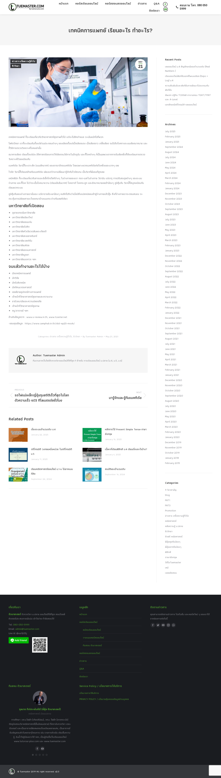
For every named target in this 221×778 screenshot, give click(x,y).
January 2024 (172, 188)
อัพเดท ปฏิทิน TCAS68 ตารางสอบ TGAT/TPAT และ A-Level (188, 97)
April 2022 (170, 297)
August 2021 (171, 339)
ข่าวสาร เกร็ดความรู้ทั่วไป (23, 61)
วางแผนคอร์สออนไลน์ (93, 637)
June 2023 (170, 225)
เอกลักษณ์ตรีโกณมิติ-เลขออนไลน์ (181, 104)
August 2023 (172, 214)
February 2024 (173, 183)
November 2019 (173, 447)
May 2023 (170, 230)
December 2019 (173, 442)
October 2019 (172, 453)
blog (167, 495)
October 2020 (172, 390)
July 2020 (170, 406)
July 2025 (170, 131)
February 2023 (172, 245)
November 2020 (173, 385)
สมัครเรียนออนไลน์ (92, 630)
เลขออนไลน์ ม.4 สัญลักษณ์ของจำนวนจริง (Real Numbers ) (187, 69)
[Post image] (18, 435)
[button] (33, 755)
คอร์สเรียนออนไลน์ (88, 622)
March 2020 (171, 427)
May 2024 (170, 167)
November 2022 (173, 261)
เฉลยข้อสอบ (171, 573)
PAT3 (167, 505)
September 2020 (174, 396)
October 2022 (172, 266)
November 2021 (173, 323)
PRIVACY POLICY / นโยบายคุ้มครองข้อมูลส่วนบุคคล (104, 699)
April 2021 (170, 359)
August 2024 (172, 152)
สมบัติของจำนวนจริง (115, 469)
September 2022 (174, 271)
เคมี (167, 567)
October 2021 (172, 328)
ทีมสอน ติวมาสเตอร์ (92, 645)
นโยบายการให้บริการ (89, 693)
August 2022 (172, 276)
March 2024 (171, 178)
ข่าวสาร (83, 661)
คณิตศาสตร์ (170, 521)
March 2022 (171, 302)
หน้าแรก (83, 614)
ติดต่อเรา (83, 676)
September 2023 (174, 209)
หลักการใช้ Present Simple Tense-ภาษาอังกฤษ (126, 431)
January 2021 (172, 375)
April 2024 (170, 173)
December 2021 (173, 318)
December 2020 (173, 380)
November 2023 (173, 199)
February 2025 (172, 136)
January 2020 (172, 437)
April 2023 (170, 235)
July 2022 (170, 282)
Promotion (170, 510)
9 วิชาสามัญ (170, 490)
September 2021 (173, 333)
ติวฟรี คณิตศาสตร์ (173, 536)
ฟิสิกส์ (168, 552)
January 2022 (172, 313)
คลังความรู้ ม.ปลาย (174, 526)
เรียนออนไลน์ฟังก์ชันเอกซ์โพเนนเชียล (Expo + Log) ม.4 (186, 78)
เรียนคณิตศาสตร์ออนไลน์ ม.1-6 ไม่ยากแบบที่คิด (52, 471)
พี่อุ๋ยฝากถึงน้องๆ (173, 547)
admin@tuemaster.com (27, 629)
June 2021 (170, 349)
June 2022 (170, 287)
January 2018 (172, 458)
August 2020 (172, 401)
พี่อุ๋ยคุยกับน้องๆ (172, 542)
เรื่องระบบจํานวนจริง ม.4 (43, 429)
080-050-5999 (21, 624)
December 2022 (173, 256)
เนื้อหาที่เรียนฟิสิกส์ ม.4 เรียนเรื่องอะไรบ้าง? (126, 449)
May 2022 (170, 292)
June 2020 (170, 411)
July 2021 (170, 344)
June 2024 (170, 162)
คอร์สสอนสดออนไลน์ (89, 653)
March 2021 (171, 364)
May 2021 (170, 354)
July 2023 (170, 219)
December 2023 (173, 193)
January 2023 (172, 250)
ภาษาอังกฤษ (171, 557)
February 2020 (173, 432)
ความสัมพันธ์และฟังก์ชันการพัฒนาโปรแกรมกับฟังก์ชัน (187, 88)
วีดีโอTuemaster (173, 562)
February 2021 (172, 370)
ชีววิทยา (16, 66)
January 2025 (172, 142)
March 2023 (171, 240)
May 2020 (170, 416)
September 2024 (174, 147)
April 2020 (171, 421)
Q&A (81, 669)
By (93, 336)
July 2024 (170, 157)
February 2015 (172, 463)
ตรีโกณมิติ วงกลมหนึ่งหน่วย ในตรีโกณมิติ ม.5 (51, 451)
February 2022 (173, 307)
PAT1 (167, 500)
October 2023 (172, 204)
